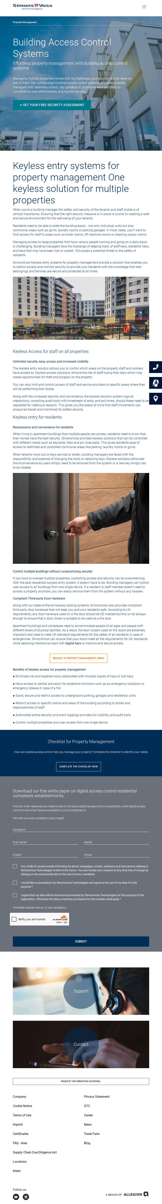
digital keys (73, 643)
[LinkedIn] (26, 1197)
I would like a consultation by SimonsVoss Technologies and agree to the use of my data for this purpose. (79, 884)
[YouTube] (16, 1197)
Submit (81, 941)
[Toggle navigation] (144, 4)
